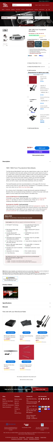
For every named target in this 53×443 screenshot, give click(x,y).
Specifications (7, 303)
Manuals (43, 5)
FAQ (15, 411)
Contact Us (47, 5)
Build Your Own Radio (24, 187)
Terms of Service (29, 437)
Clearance (36, 9)
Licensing (26, 438)
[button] (10, 340)
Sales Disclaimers (7, 407)
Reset (30, 21)
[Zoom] (17, 37)
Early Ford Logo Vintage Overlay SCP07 (43, 78)
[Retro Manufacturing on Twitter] (46, 399)
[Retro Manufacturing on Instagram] (39, 399)
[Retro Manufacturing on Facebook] (41, 399)
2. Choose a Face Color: (34, 63)
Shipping (17, 405)
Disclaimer (37, 437)
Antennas (23, 9)
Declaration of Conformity (16, 438)
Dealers (36, 5)
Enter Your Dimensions (8, 405)
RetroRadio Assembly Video (35, 53)
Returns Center (18, 399)
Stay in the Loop (40, 389)
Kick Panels (18, 9)
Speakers (13, 9)
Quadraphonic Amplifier (12, 204)
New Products (41, 9)
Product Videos (7, 284)
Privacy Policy (22, 437)
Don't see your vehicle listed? (26, 25)
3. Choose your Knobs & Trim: (36, 66)
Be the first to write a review (26, 379)
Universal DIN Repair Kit (12, 196)
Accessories (8, 9)
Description (6, 161)
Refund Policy (18, 413)
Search (22, 21)
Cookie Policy (43, 437)
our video (40, 199)
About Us (17, 401)
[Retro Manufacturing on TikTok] (39, 401)
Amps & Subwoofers (29, 9)
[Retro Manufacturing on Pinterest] (48, 399)
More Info (33, 84)
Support (39, 5)
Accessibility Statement (34, 438)
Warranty (17, 403)
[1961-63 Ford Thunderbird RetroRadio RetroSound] (5, 30)
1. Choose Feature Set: (37, 39)
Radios (3, 9)
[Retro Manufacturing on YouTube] (43, 399)
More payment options (38, 155)
